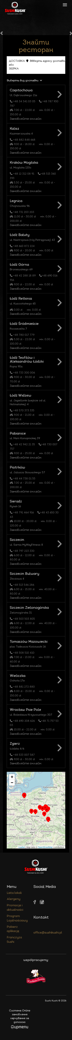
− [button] (12, 782)
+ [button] (12, 776)
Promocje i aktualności (15, 907)
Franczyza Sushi (14, 940)
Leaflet (21, 847)
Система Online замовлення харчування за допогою (19, 1016)
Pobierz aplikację (13, 929)
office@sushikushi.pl (47, 932)
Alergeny (13, 899)
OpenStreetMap (45, 847)
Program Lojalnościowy (17, 918)
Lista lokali (14, 893)
